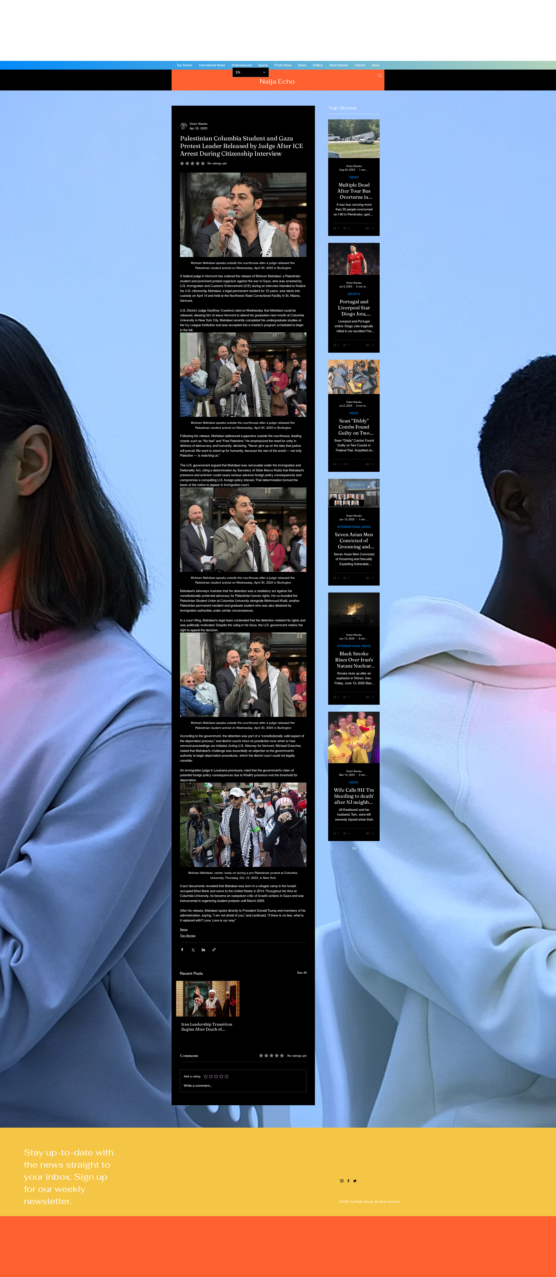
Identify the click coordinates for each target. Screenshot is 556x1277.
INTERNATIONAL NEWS (354, 527)
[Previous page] (342, 848)
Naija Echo (278, 81)
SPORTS (354, 294)
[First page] (332, 848)
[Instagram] (517, 79)
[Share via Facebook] (182, 950)
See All (302, 972)
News (184, 929)
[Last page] (376, 848)
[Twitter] (530, 79)
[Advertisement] (130, 30)
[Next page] (366, 848)
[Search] (379, 75)
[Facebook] (523, 79)
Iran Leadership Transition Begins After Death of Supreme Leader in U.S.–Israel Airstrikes (206, 1027)
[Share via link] (214, 950)
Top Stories (187, 935)
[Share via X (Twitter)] (193, 950)
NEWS (353, 177)
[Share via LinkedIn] (203, 950)
